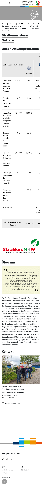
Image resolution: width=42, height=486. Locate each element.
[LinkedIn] (7, 459)
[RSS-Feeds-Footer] (10, 459)
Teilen (6, 473)
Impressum (27, 467)
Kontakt (26, 470)
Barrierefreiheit (9, 467)
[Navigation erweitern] (4, 3)
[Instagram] (3, 459)
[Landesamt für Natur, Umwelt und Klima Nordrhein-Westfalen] (31, 3)
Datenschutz (8, 470)
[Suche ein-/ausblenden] (10, 3)
